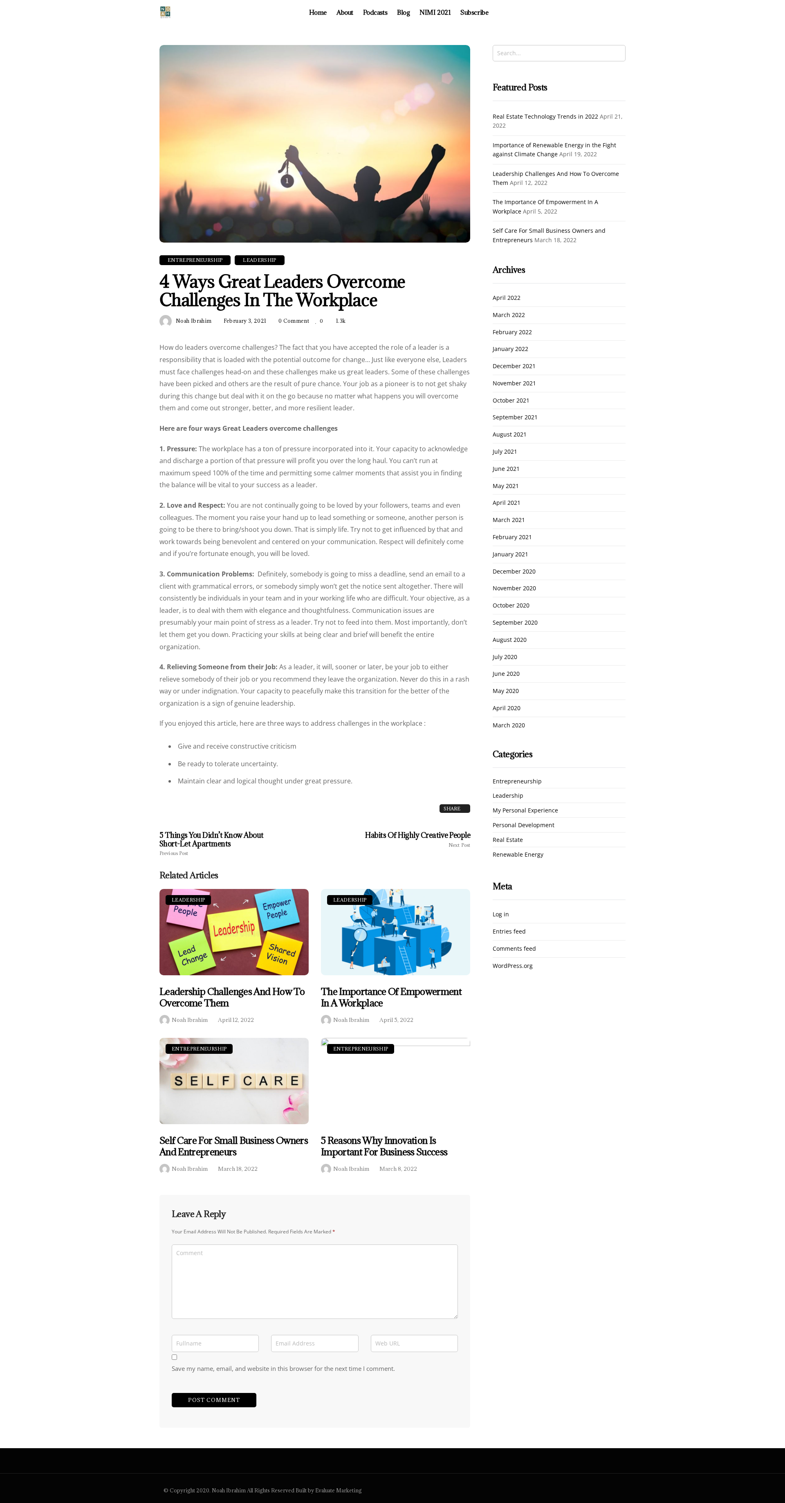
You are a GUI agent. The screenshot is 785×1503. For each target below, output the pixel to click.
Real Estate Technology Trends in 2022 (545, 116)
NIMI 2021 (435, 12)
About (344, 12)
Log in (501, 914)
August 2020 (510, 640)
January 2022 (510, 349)
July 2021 (505, 451)
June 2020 (506, 673)
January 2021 (510, 554)
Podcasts (375, 12)
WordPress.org (513, 966)
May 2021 (506, 486)
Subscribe (474, 12)
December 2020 (514, 571)
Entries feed (509, 931)
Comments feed (514, 948)
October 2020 (511, 605)
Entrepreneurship (199, 1049)
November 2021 (514, 383)
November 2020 (514, 588)
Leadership (188, 900)
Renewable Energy (518, 854)
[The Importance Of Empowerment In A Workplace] (395, 932)
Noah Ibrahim (190, 1020)
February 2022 (512, 332)
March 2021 (509, 520)
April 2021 (506, 503)
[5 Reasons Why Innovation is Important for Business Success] (395, 1081)
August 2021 (510, 434)
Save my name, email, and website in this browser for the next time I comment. (283, 1368)
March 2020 (509, 725)
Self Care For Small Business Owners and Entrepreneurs (233, 1146)
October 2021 (511, 400)
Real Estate (508, 840)
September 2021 (515, 417)
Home (318, 12)
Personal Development (523, 825)
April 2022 (506, 298)
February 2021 (512, 537)
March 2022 (509, 315)
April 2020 (506, 708)
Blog (403, 12)
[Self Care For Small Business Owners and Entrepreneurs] (234, 1081)
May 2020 (506, 691)
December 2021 (514, 366)
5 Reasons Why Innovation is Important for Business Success (384, 1146)
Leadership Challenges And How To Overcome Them (232, 997)
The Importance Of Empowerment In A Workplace (391, 997)
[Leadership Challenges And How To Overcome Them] (234, 932)
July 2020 (505, 657)
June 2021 (506, 469)
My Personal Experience (525, 810)
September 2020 (515, 622)
